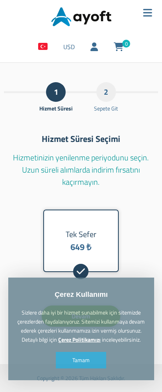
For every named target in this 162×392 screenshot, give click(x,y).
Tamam (81, 360)
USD (69, 47)
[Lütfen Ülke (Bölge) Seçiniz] (42, 47)
